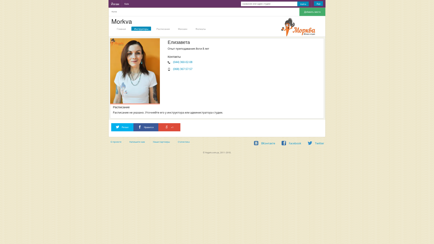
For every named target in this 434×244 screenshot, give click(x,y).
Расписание (163, 28)
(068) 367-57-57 (182, 69)
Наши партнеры (161, 141)
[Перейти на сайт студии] (298, 26)
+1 (171, 127)
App (318, 3)
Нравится (148, 127)
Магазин (182, 28)
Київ (126, 3)
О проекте (116, 141)
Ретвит (125, 127)
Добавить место (312, 11)
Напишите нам (137, 141)
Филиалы (200, 28)
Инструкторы (141, 28)
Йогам (115, 4)
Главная (121, 28)
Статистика (184, 141)
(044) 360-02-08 (182, 62)
